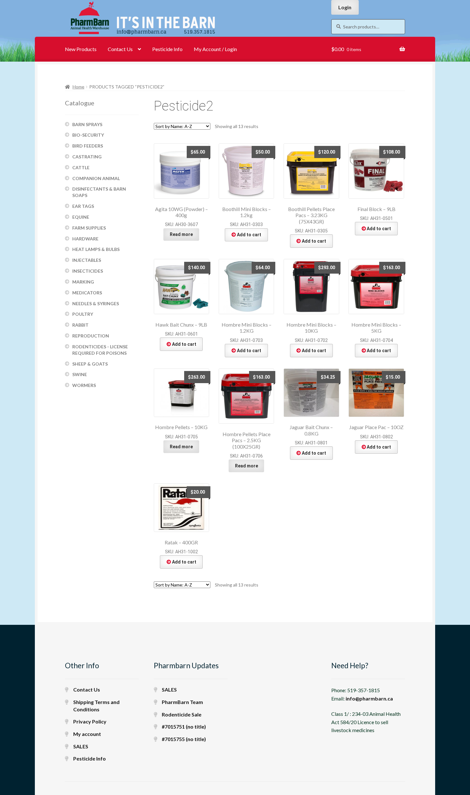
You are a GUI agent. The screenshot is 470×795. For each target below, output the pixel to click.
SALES (80, 746)
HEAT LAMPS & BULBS (96, 249)
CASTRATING (87, 156)
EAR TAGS (83, 206)
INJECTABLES (86, 260)
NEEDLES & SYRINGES (95, 303)
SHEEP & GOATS (90, 364)
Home (78, 86)
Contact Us (120, 49)
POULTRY (82, 314)
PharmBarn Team (182, 702)
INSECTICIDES (87, 271)
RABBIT (80, 325)
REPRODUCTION (90, 335)
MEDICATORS (87, 292)
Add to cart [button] (249, 234)
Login (344, 7)
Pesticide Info (167, 49)
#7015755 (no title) (184, 739)
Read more (181, 234)
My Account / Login (215, 49)
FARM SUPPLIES (89, 228)
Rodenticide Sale (181, 714)
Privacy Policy (89, 721)
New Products (81, 49)
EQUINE (80, 217)
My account (87, 734)
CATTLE (81, 167)
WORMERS (84, 385)
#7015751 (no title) (184, 726)
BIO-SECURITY (88, 135)
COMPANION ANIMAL (96, 178)
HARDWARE (85, 238)
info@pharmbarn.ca (369, 698)
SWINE (79, 374)
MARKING (83, 281)
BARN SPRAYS (87, 124)
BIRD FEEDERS (87, 145)
